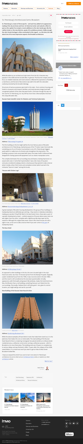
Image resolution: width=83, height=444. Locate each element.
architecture (5, 359)
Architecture (39, 377)
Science (5, 8)
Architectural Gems (28, 357)
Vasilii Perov (40, 368)
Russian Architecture (32, 380)
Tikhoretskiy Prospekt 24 (15, 141)
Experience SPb (30, 377)
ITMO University (70, 90)
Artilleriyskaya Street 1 (14, 269)
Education (14, 8)
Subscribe (68, 31)
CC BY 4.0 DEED (11, 138)
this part (44, 222)
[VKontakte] (51, 15)
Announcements (63, 46)
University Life (41, 8)
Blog (58, 8)
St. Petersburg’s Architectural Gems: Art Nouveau (26, 406)
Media (27, 432)
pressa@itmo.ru (45, 424)
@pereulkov (15, 330)
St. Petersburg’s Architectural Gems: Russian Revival (11, 406)
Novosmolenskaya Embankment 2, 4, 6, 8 (20, 206)
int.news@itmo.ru (66, 78)
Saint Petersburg (20, 377)
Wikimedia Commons (25, 203)
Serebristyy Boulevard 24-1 (16, 333)
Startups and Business (27, 8)
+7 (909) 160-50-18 (46, 422)
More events (74, 57)
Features (50, 8)
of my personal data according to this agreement (68, 38)
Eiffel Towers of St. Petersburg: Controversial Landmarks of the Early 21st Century (43, 406)
